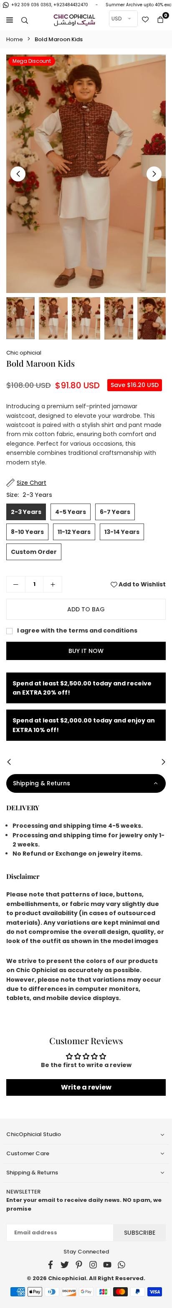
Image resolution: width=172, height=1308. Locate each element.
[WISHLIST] (145, 20)
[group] (86, 174)
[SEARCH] (24, 20)
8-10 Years (27, 532)
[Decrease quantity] (16, 584)
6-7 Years (115, 512)
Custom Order (34, 552)
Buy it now (86, 651)
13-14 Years (121, 532)
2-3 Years (26, 512)
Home (14, 39)
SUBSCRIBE (139, 1233)
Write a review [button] (86, 1087)
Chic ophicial (23, 353)
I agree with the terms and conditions (76, 630)
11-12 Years (74, 532)
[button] (160, 20)
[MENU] (9, 19)
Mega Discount (32, 61)
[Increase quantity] (52, 584)
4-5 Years (70, 512)
